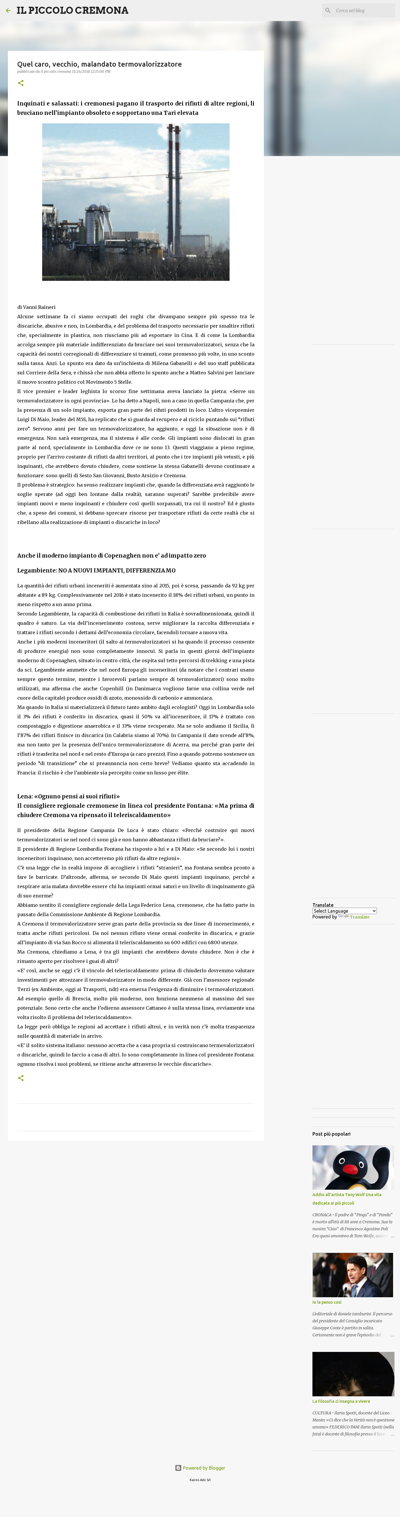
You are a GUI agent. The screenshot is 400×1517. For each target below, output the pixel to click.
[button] (20, 83)
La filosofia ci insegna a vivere (341, 1401)
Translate (360, 917)
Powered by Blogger (203, 1468)
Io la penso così (326, 1302)
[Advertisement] (136, 1190)
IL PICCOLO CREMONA (72, 10)
